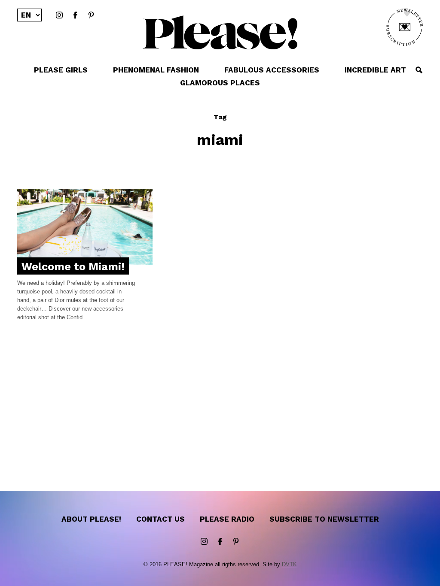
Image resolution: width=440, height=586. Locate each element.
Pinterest (91, 15)
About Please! (91, 519)
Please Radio (227, 519)
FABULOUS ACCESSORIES (271, 70)
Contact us (160, 519)
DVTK (289, 564)
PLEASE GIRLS (61, 70)
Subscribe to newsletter (324, 519)
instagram (59, 15)
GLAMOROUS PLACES (220, 83)
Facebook (75, 15)
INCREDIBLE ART (375, 70)
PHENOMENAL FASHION (156, 70)
